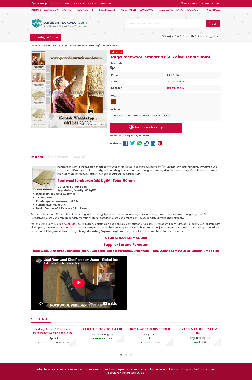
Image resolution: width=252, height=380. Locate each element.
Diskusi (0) (79, 157)
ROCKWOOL (193, 9)
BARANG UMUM (52, 9)
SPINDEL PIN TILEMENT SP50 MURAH (102, 329)
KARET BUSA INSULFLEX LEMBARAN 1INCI (199, 330)
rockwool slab (67, 224)
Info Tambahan (57, 157)
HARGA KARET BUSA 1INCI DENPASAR (150, 329)
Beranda (36, 9)
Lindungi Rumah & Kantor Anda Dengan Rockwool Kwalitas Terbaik (53, 330)
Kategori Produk (47, 37)
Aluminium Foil (85, 9)
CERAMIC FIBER (129, 9)
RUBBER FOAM (213, 9)
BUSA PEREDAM (107, 9)
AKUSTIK (66, 9)
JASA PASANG (166, 9)
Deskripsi (37, 157)
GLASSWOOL (146, 9)
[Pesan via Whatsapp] (73, 344)
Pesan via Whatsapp (148, 127)
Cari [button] (214, 23)
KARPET (180, 9)
